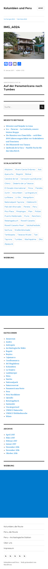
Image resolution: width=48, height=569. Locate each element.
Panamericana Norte (15, 388)
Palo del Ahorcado (13, 207)
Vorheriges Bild (9, 19)
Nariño (9, 379)
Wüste (8, 416)
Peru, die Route (11, 532)
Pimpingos (21, 211)
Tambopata (10, 235)
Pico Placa (9, 211)
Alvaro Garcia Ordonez (25, 169)
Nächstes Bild (22, 19)
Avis (39, 169)
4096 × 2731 (20, 70)
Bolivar (28, 174)
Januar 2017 (11, 444)
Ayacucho (9, 174)
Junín (7, 193)
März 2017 (10, 438)
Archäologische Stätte (16, 348)
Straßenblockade (22, 230)
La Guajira (10, 370)
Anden (9, 342)
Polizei (38, 211)
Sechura (8, 230)
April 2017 (10, 435)
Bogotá (19, 174)
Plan (30, 211)
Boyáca (9, 354)
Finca (30, 188)
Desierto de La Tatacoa (23, 183)
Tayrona (8, 239)
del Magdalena (12, 363)
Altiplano (9, 169)
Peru (35, 207)
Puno (26, 216)
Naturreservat (12, 385)
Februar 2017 (11, 441)
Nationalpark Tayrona (14, 202)
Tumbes (18, 239)
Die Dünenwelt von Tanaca (18, 145)
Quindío (9, 398)
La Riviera (9, 197)
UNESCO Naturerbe (14, 410)
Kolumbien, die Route (13, 527)
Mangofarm (28, 197)
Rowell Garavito (28, 221)
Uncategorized (12, 407)
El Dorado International (15, 188)
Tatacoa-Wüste (24, 235)
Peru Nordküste (13, 395)
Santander (10, 404)
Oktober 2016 (12, 453)
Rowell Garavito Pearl (14, 225)
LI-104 (18, 197)
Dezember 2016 (12, 447)
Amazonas (10, 339)
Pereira (27, 207)
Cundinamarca (12, 360)
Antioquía (10, 345)
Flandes (38, 188)
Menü (40, 8)
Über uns (8, 543)
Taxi (36, 235)
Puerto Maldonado (13, 216)
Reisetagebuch (11, 221)
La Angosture (31, 193)
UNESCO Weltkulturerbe (16, 413)
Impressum (9, 548)
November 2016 (12, 450)
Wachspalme (30, 239)
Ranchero (36, 216)
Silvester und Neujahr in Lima (19, 126)
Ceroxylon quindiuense (31, 179)
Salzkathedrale (33, 225)
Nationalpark (12, 382)
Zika (40, 239)
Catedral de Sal (11, 179)
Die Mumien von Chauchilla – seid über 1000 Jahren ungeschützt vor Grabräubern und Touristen (25, 138)
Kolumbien (17, 193)
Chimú (7, 183)
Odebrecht (32, 202)
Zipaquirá (9, 244)
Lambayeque (11, 373)
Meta (8, 376)
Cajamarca (10, 357)
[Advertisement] (24, 292)
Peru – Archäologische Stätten (17, 537)
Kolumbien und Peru (18, 8)
